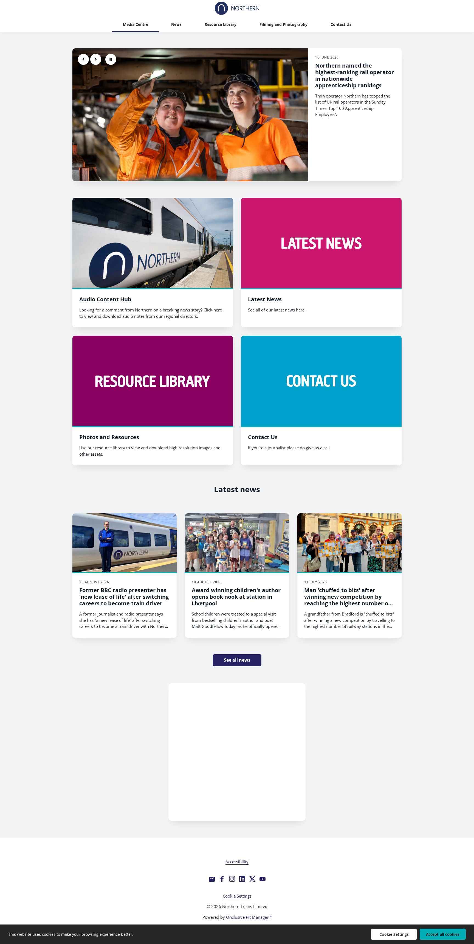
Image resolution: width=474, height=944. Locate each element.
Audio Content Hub (105, 299)
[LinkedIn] (242, 879)
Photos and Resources (109, 437)
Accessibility (237, 861)
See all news (237, 660)
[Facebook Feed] (237, 752)
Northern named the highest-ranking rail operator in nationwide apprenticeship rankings (354, 75)
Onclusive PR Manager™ (249, 917)
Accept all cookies (442, 934)
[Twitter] (252, 879)
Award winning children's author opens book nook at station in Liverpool (236, 596)
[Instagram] (232, 879)
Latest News (265, 299)
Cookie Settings (237, 896)
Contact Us (263, 437)
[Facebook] (222, 879)
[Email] (212, 879)
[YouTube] (262, 879)
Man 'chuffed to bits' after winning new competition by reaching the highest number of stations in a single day (347, 600)
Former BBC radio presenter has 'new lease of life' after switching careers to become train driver (124, 596)
